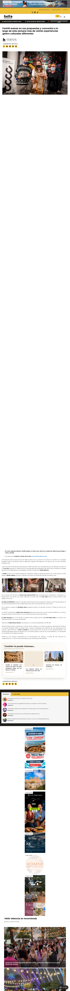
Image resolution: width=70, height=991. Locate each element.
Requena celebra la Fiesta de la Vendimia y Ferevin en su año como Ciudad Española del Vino (28, 718)
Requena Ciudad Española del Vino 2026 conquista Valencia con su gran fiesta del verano (32, 963)
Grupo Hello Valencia (44, 9)
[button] (61, 17)
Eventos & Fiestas (56, 9)
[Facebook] (35, 12)
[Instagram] (32, 12)
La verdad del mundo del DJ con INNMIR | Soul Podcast (19, 698)
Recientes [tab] (6, 694)
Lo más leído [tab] (16, 694)
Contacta (65, 9)
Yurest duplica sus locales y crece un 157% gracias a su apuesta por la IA (23, 713)
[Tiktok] (37, 12)
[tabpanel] (35, 709)
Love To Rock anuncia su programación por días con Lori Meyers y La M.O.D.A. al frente (26, 703)
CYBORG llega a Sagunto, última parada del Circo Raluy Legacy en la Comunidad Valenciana (27, 708)
